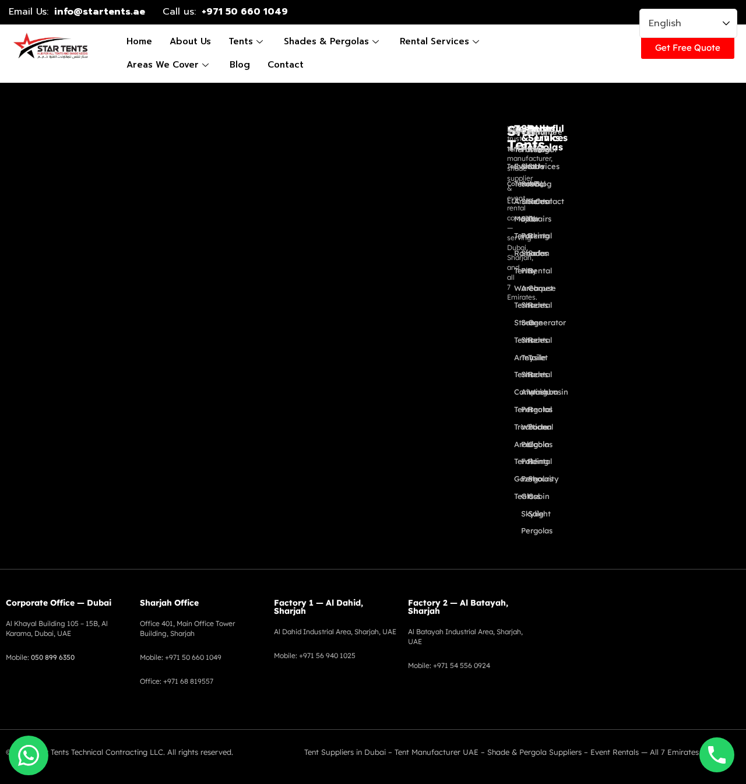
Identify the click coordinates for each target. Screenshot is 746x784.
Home (139, 41)
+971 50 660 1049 (245, 12)
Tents (240, 41)
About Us (190, 41)
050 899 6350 (53, 657)
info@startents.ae (99, 12)
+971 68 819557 (188, 681)
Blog (240, 64)
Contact (286, 64)
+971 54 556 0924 (461, 665)
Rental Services (434, 41)
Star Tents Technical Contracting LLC (97, 752)
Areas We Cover (162, 64)
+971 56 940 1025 (327, 655)
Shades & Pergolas (326, 41)
